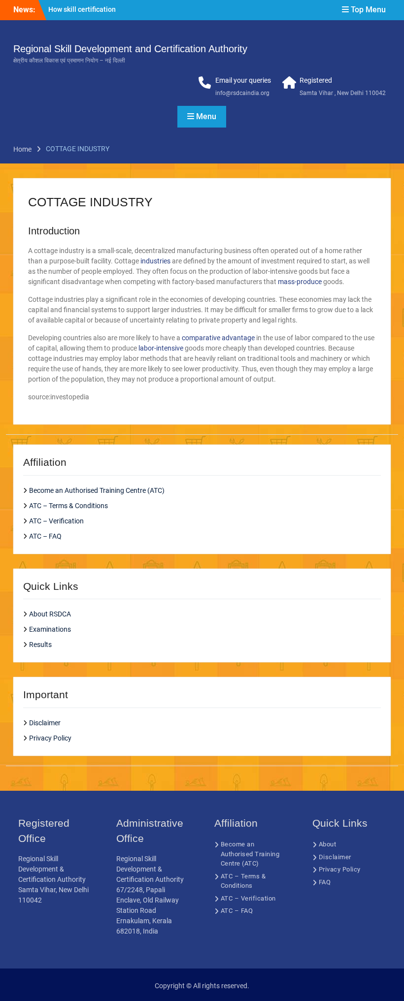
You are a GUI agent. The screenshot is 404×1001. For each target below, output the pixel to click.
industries (155, 261)
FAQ (325, 882)
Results (40, 644)
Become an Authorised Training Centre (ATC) (97, 490)
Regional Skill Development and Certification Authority (130, 48)
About (328, 844)
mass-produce (300, 282)
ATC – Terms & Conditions (68, 506)
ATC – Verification (56, 521)
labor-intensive (160, 348)
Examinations (50, 629)
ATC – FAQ (45, 536)
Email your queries (243, 80)
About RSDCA (50, 614)
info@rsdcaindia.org (242, 93)
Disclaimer (45, 723)
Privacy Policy (50, 738)
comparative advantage (218, 338)
